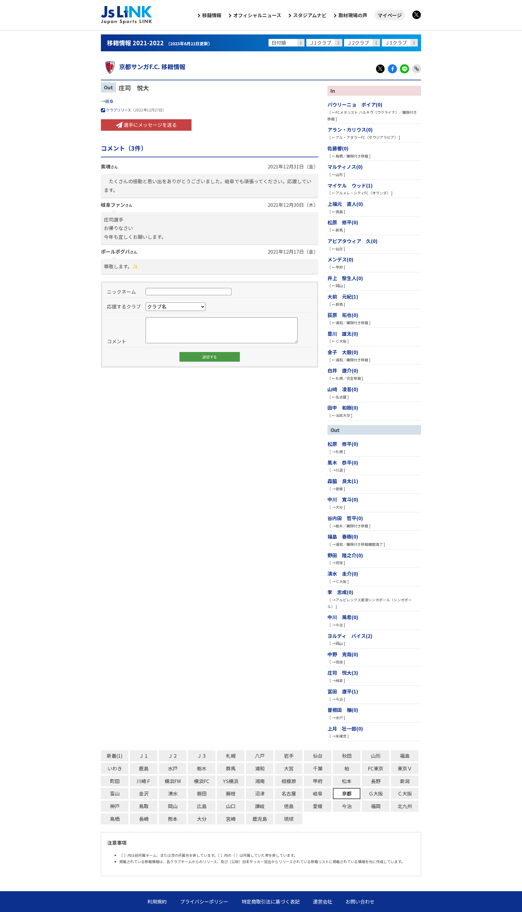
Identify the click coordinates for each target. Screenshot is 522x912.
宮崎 (231, 818)
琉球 (289, 818)
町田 (115, 781)
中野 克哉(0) (342, 654)
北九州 (405, 806)
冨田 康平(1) (342, 691)
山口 (231, 806)
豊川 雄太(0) (342, 333)
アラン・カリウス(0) (350, 129)
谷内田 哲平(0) (345, 518)
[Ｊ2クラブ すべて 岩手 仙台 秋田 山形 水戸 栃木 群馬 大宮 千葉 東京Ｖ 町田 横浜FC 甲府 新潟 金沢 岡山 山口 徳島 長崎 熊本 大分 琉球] (363, 42)
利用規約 (157, 901)
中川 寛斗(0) (342, 499)
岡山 (173, 806)
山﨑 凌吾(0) (342, 389)
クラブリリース (118, 109)
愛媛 (318, 806)
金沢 (144, 793)
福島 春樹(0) (342, 536)
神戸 (115, 806)
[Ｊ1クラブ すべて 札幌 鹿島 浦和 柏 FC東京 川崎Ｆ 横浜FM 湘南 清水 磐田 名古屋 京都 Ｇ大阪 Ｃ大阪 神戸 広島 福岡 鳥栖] (325, 42)
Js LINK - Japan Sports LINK (126, 15)
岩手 (289, 755)
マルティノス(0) (345, 166)
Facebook (392, 68)
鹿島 (144, 768)
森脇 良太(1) (342, 481)
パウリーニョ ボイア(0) (354, 104)
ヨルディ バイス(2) (349, 635)
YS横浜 (230, 781)
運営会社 (322, 901)
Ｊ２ (173, 755)
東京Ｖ (405, 768)
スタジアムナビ (310, 15)
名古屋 (289, 793)
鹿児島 (260, 818)
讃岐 (260, 806)
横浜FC (201, 781)
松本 (347, 781)
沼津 (260, 793)
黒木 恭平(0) (342, 462)
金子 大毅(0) (342, 352)
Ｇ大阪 (376, 793)
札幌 (231, 755)
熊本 (173, 818)
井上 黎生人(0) (345, 278)
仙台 (318, 755)
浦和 (260, 768)
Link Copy (416, 68)
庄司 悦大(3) (342, 672)
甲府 (318, 781)
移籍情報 (211, 15)
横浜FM (173, 781)
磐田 (202, 793)
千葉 (318, 768)
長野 (376, 781)
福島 (405, 755)
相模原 (289, 781)
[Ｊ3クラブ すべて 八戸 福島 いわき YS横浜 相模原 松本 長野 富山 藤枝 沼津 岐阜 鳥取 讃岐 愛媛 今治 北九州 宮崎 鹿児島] (401, 42)
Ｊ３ (202, 755)
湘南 (260, 781)
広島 (202, 806)
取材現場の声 (352, 15)
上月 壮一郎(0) (345, 728)
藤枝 (231, 793)
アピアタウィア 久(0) (352, 241)
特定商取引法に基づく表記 (271, 901)
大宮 (289, 768)
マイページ (390, 15)
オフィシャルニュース (257, 15)
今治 (347, 806)
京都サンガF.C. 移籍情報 (152, 66)
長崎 (144, 818)
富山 (115, 793)
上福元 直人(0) (345, 203)
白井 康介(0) (342, 370)
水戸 (173, 768)
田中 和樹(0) (342, 407)
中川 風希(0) (342, 617)
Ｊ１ (144, 755)
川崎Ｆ (144, 781)
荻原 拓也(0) (342, 314)
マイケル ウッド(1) (350, 185)
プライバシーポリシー (204, 901)
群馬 (231, 768)
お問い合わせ (360, 901)
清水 (173, 793)
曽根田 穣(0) (342, 709)
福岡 (376, 806)
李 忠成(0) (340, 592)
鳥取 (144, 806)
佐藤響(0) (338, 148)
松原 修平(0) (342, 222)
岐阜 (109, 101)
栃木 (202, 768)
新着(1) (115, 755)
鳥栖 (115, 818)
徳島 (289, 806)
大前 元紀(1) (342, 296)
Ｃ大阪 (405, 793)
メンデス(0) (340, 259)
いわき (115, 768)
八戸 (260, 755)
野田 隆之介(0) (345, 555)
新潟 (405, 781)
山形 (376, 755)
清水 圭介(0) (342, 573)
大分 (202, 818)
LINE (404, 68)
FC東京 (375, 768)
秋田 (347, 755)
